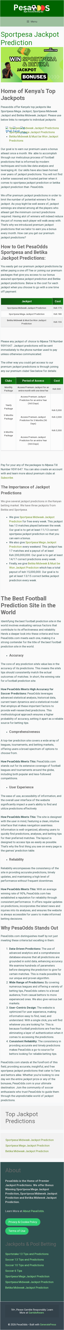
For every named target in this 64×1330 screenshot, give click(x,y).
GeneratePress (48, 1324)
